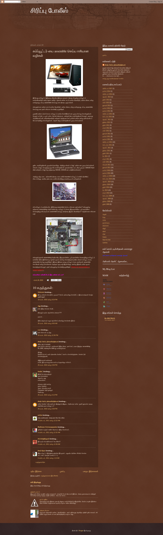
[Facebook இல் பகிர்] (58, 280)
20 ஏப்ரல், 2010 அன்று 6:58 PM (47, 409)
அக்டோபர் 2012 (107, 114)
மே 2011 (105, 156)
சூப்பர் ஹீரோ (43, 499)
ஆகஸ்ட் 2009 (107, 198)
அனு (39, 306)
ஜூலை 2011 (106, 150)
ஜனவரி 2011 (106, 167)
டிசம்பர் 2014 (106, 91)
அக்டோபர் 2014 (107, 94)
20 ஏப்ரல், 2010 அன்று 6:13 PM (47, 395)
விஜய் (104, 228)
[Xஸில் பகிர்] (56, 280)
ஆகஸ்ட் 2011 (107, 148)
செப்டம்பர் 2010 (107, 179)
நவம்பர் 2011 (106, 139)
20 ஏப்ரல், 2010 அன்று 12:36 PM (48, 335)
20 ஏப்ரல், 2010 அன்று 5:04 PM (47, 365)
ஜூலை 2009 (106, 201)
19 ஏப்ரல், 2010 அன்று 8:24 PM (47, 299)
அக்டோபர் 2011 (107, 142)
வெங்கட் (40, 371)
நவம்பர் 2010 (106, 173)
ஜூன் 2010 (106, 187)
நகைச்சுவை (106, 223)
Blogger (81, 530)
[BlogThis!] (54, 280)
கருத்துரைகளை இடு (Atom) (49, 476)
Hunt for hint (106, 240)
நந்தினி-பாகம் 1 (35, 492)
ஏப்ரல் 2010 (106, 193)
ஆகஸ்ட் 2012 (107, 119)
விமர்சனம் (106, 226)
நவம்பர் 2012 (106, 111)
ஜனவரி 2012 (106, 133)
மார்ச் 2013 (106, 102)
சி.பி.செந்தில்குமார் (43, 439)
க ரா (39, 330)
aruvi (104, 231)
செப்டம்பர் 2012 (107, 116)
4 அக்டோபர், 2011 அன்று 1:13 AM (48, 458)
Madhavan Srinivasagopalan (47, 427)
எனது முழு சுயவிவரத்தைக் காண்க (113, 78)
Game (104, 237)
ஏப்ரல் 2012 (106, 128)
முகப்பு (62, 471)
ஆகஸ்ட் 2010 (107, 181)
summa (105, 243)
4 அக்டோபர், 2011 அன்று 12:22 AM (49, 420)
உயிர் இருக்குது (35, 482)
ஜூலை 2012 (106, 122)
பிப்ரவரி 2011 (107, 165)
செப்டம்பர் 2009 (107, 196)
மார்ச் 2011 (106, 162)
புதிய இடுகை (36, 471)
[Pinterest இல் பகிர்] (60, 280)
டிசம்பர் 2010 (106, 170)
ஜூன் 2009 (106, 204)
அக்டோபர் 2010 (107, 176)
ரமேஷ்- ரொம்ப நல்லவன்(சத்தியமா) (48, 341)
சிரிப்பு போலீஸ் (49, 10)
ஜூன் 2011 (106, 153)
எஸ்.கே (40, 415)
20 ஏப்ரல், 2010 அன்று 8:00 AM (47, 323)
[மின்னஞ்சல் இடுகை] (47, 280)
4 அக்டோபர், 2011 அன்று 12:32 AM (49, 432)
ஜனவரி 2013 (106, 105)
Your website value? (110, 320)
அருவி (104, 214)
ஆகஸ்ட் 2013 (107, 97)
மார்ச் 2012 (106, 131)
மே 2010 (105, 190)
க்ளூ (104, 217)
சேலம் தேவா (41, 450)
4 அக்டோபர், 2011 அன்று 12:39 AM (49, 444)
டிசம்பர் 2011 (106, 136)
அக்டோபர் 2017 (107, 88)
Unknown (41, 292)
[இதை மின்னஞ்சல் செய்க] (52, 280)
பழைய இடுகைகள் (90, 471)
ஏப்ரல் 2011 (106, 159)
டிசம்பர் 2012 (106, 108)
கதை (104, 220)
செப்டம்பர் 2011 (107, 145)
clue (104, 234)
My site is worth (110, 316)
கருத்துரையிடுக (40, 462)
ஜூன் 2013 (106, 100)
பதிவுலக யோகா (44, 510)
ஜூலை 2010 (106, 184)
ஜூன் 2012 (106, 125)
